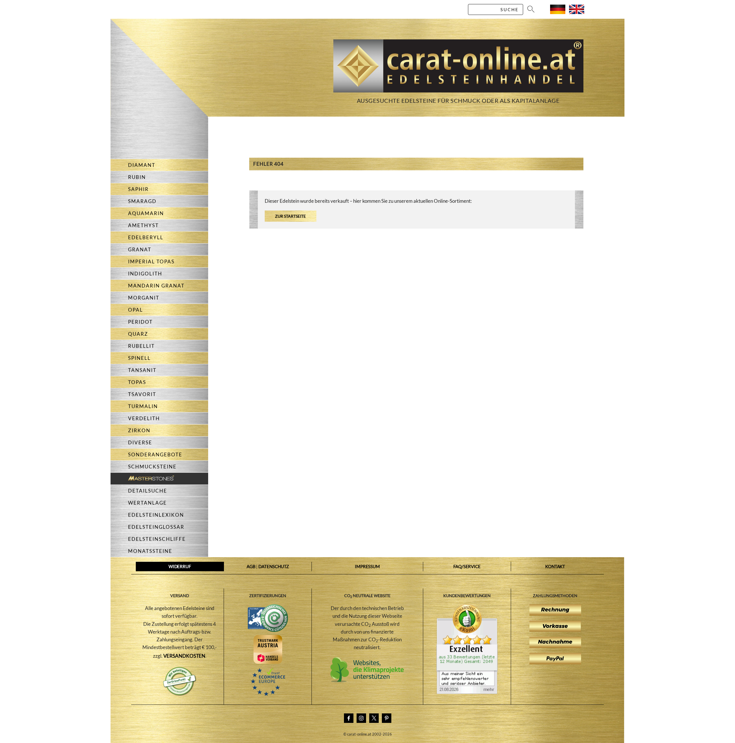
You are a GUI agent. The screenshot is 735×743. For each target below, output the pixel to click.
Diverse (140, 442)
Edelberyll (145, 237)
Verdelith (144, 418)
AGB (251, 566)
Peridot (140, 322)
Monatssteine (150, 551)
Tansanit (142, 370)
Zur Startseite (290, 216)
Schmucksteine (152, 467)
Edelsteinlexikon (156, 515)
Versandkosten (184, 656)
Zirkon (139, 430)
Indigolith (145, 274)
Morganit (143, 298)
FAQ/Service (467, 566)
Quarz (138, 334)
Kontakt (555, 566)
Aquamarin (146, 213)
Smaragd (142, 201)
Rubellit (141, 346)
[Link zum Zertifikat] (467, 692)
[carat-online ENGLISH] (576, 12)
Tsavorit (142, 394)
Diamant (141, 165)
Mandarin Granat (156, 286)
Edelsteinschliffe (157, 539)
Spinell (139, 358)
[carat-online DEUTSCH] (557, 12)
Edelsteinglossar (156, 527)
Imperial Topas (151, 261)
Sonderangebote (155, 454)
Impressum (367, 566)
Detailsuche (147, 491)
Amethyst (143, 225)
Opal (135, 310)
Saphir (138, 189)
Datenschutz (273, 566)
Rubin (137, 177)
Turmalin (143, 406)
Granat (139, 249)
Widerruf (180, 566)
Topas (137, 382)
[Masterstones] (142, 479)
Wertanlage (147, 503)
